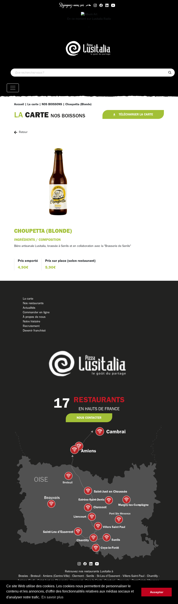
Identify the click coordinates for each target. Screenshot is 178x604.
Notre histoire (31, 321)
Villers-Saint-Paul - (135, 576)
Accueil (19, 104)
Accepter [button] (156, 592)
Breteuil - (37, 576)
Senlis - (91, 576)
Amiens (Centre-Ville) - (57, 576)
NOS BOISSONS (52, 104)
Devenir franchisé (34, 330)
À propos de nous (34, 317)
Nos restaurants (33, 303)
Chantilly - (153, 576)
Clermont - (79, 576)
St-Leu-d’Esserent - (110, 576)
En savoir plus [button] (52, 597)
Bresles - (24, 576)
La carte (32, 104)
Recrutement (31, 326)
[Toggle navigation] (13, 88)
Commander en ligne (36, 312)
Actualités (29, 308)
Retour (23, 132)
